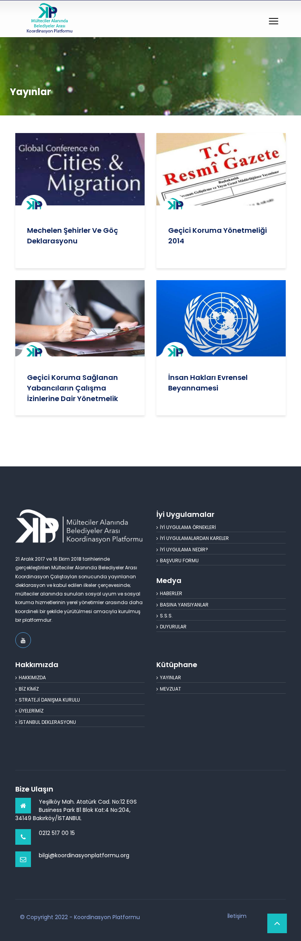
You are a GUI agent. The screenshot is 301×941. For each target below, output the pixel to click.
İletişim (237, 916)
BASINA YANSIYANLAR (184, 604)
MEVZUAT (170, 689)
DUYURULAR (173, 626)
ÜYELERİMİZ (31, 710)
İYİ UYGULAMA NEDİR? (184, 549)
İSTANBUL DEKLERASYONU (47, 722)
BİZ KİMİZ (29, 689)
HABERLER (171, 593)
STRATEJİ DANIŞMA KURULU (49, 699)
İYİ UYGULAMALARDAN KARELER (194, 538)
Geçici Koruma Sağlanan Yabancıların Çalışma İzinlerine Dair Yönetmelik (72, 387)
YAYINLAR (170, 677)
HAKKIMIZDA (32, 677)
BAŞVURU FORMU (179, 560)
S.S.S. (166, 615)
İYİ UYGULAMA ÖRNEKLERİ (188, 527)
